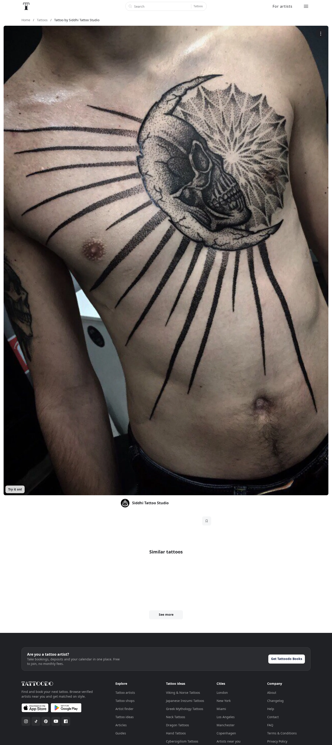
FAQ (270, 725)
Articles (121, 725)
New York (224, 701)
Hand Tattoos (176, 733)
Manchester (226, 725)
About (271, 692)
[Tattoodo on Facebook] (65, 721)
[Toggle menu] (306, 6)
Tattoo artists (125, 692)
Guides (120, 733)
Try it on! (15, 489)
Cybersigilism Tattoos (182, 741)
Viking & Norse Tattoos (183, 692)
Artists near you (229, 741)
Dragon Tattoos (177, 725)
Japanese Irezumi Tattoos (185, 701)
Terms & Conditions (282, 733)
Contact (273, 717)
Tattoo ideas (124, 717)
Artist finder (124, 709)
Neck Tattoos (175, 717)
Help (270, 709)
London (222, 692)
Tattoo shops (125, 701)
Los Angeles (226, 717)
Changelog (275, 701)
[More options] (321, 33)
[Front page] (26, 6)
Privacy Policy (277, 741)
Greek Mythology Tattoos (184, 709)
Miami (221, 709)
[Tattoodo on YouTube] (55, 721)
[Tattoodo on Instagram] (25, 721)
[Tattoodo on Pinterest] (45, 721)
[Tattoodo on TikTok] (35, 721)
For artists (282, 6)
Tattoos (198, 6)
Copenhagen (226, 733)
